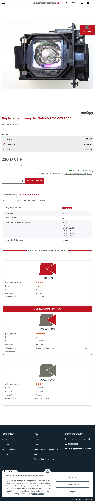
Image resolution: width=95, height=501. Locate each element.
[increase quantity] (22, 180)
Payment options (9, 449)
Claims (36, 440)
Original (49, 139)
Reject (72, 492)
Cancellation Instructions (44, 459)
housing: (8, 289)
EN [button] (73, 2)
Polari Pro (49, 144)
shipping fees (89, 499)
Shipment (6, 454)
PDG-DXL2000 (67, 208)
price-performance (13, 282)
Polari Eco (49, 149)
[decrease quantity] (5, 180)
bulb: (7, 286)
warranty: (9, 293)
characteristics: (11, 297)
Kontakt (5, 440)
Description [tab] (9, 195)
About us (5, 444)
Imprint (37, 454)
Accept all (73, 477)
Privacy (37, 444)
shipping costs (21, 165)
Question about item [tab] (28, 194)
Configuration (73, 484)
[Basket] (89, 2)
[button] (67, 2)
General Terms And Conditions (46, 449)
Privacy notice (38, 494)
